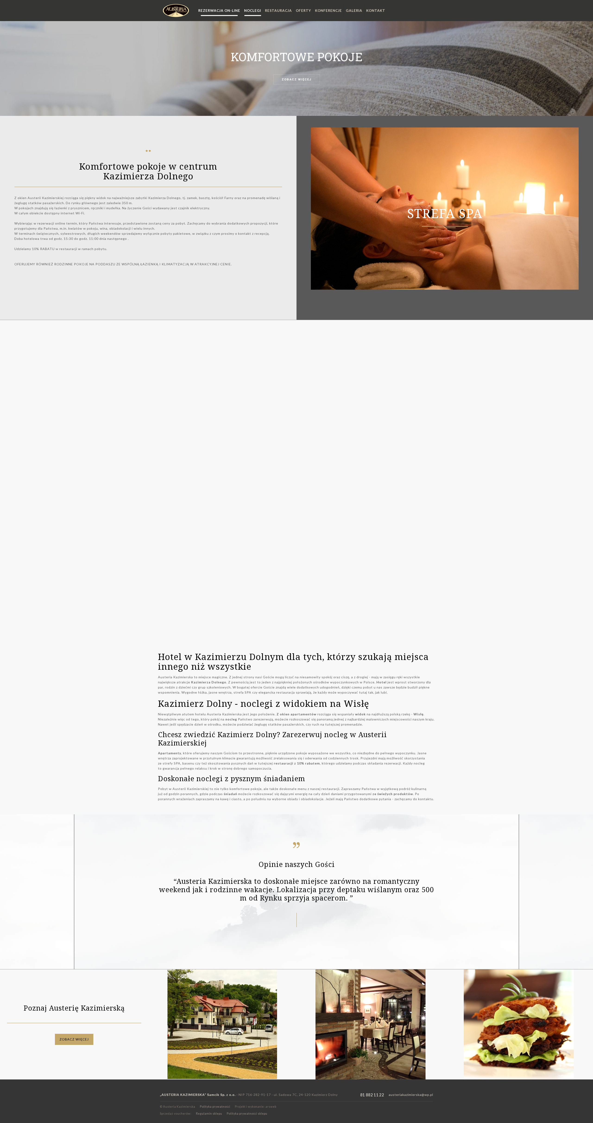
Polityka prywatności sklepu (247, 1113)
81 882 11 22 (372, 1094)
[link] (222, 1024)
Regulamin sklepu (209, 1113)
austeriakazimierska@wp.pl (411, 1095)
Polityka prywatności (215, 1106)
